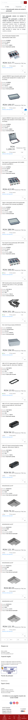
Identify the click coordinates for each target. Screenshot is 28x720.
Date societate (4, 651)
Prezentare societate (5, 652)
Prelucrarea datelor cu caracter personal (9, 664)
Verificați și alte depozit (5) (7, 67)
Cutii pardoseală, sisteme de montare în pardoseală (16, 13)
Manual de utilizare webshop (7, 690)
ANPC (2, 665)
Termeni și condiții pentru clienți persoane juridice (11, 663)
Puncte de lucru (4, 680)
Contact (2, 688)
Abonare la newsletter (5, 692)
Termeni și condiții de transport (7, 691)
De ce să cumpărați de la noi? (7, 653)
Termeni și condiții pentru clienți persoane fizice (11, 661)
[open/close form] (26, 109)
